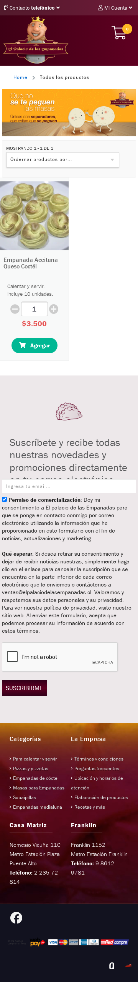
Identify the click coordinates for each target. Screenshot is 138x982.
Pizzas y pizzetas (30, 768)
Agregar (38, 345)
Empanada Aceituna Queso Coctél (30, 263)
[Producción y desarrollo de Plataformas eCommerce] (128, 966)
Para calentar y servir (35, 759)
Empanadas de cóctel (36, 778)
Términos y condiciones (98, 759)
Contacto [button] (31, 7)
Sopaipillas (24, 797)
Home (20, 77)
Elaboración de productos (101, 797)
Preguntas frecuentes (96, 768)
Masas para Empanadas (38, 787)
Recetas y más (89, 807)
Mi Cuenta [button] (116, 7)
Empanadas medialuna (37, 807)
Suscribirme (24, 688)
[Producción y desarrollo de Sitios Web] (111, 966)
